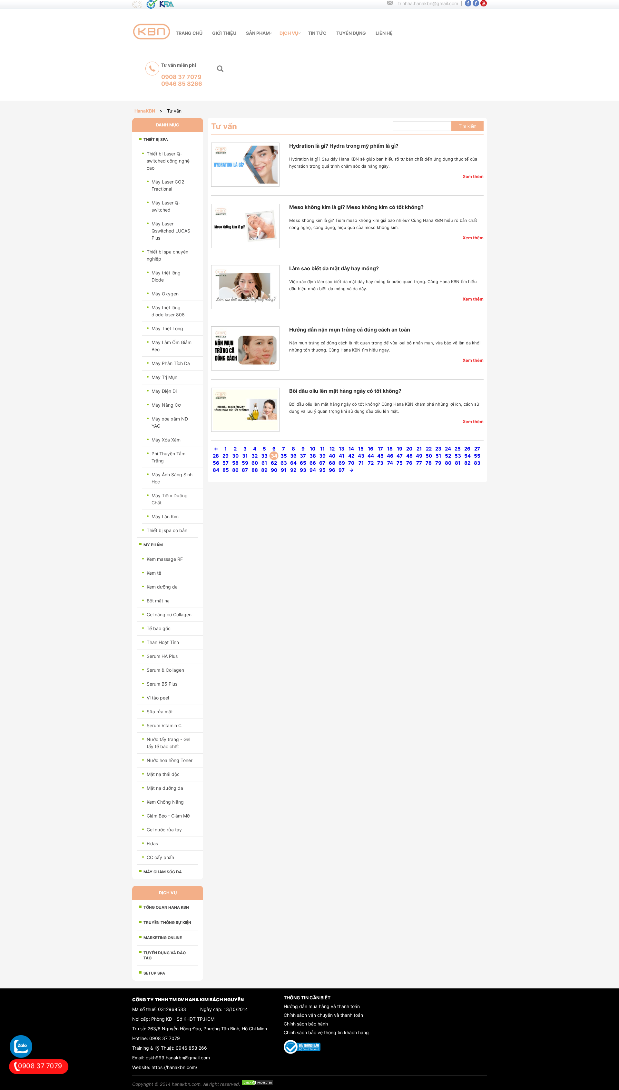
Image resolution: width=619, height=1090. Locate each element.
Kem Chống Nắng (165, 802)
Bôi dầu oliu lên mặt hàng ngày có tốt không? (345, 391)
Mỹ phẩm (153, 544)
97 (342, 470)
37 (303, 456)
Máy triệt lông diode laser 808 (168, 311)
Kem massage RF (165, 559)
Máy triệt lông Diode (166, 276)
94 (313, 470)
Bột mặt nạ (158, 600)
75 (400, 463)
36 (293, 456)
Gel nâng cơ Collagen (169, 614)
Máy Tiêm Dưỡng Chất (170, 499)
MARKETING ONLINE (162, 937)
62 (274, 463)
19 (399, 449)
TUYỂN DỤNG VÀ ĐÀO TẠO (164, 955)
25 (458, 449)
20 (409, 449)
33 (264, 456)
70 (351, 463)
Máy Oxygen (165, 293)
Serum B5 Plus (162, 684)
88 (254, 470)
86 (235, 470)
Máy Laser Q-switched (166, 206)
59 (245, 463)
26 (467, 449)
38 (313, 456)
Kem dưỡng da (162, 587)
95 (322, 470)
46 (390, 456)
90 (274, 470)
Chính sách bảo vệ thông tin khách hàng (326, 1032)
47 (400, 456)
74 (390, 463)
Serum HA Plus (162, 656)
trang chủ (189, 33)
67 (322, 463)
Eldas (152, 843)
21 (419, 449)
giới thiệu (224, 33)
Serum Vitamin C (164, 725)
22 (429, 449)
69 (342, 463)
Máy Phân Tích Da (171, 363)
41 (341, 456)
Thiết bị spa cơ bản (167, 530)
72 (371, 463)
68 (332, 463)
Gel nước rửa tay (164, 829)
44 (371, 456)
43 (361, 456)
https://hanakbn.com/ (174, 1067)
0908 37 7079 (164, 1038)
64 (293, 463)
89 (264, 470)
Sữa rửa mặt (160, 711)
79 (438, 463)
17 (380, 449)
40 (332, 456)
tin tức (317, 33)
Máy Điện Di (164, 391)
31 (245, 456)
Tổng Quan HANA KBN (166, 907)
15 (361, 449)
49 (419, 456)
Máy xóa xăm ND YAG (170, 422)
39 (322, 456)
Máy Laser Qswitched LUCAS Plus (171, 231)
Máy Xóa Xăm (166, 439)
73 (380, 463)
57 (225, 463)
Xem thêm (473, 176)
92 (293, 470)
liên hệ (384, 33)
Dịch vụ (289, 33)
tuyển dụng (351, 33)
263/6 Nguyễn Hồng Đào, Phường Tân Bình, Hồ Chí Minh (207, 1028)
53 (458, 456)
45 (380, 456)
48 (409, 456)
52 (448, 456)
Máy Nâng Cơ (166, 405)
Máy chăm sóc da (162, 871)
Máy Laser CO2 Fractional (168, 185)
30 (235, 456)
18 (390, 449)
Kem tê (154, 573)
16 (370, 449)
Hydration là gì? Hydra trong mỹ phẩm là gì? (343, 146)
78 (429, 463)
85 (225, 470)
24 (448, 449)
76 (409, 463)
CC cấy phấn (160, 857)
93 (303, 470)
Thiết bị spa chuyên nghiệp (167, 255)
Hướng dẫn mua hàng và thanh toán (322, 1006)
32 (254, 456)
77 (419, 463)
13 (341, 449)
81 (457, 463)
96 (332, 470)
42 (351, 456)
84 (216, 470)
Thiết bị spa (155, 139)
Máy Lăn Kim (165, 516)
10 (312, 449)
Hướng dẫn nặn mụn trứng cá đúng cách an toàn (349, 329)
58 (235, 463)
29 (225, 456)
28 (216, 456)
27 (477, 449)
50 (429, 456)
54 (467, 456)
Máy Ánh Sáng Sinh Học (172, 478)
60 (254, 463)
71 (361, 463)
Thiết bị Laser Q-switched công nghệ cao (168, 161)
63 (283, 463)
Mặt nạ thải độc (163, 774)
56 (216, 463)
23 (438, 449)
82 (467, 463)
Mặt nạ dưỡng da (165, 788)
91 (283, 470)
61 (264, 463)
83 (477, 463)
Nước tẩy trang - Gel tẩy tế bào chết (168, 743)
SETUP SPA (154, 973)
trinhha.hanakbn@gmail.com (428, 3)
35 (283, 456)
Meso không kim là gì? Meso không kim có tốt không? (356, 207)
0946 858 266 (191, 1048)
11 (322, 449)
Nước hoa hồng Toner (169, 760)
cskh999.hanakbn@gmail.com (178, 1057)
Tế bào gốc (159, 628)
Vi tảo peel (158, 697)
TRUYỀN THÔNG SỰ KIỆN (167, 922)
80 (448, 463)
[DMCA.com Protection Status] (257, 1084)
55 (477, 456)
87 (245, 470)
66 (313, 463)
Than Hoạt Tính (163, 642)
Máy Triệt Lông (167, 328)
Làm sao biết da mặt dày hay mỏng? (334, 268)
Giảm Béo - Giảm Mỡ (168, 815)
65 (303, 463)
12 (332, 449)
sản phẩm (258, 33)
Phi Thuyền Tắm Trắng (168, 457)
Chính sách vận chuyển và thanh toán (323, 1015)
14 (351, 449)
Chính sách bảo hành (306, 1023)
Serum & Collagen (165, 670)
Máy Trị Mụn (164, 377)
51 (438, 456)
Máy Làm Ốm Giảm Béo (172, 346)
